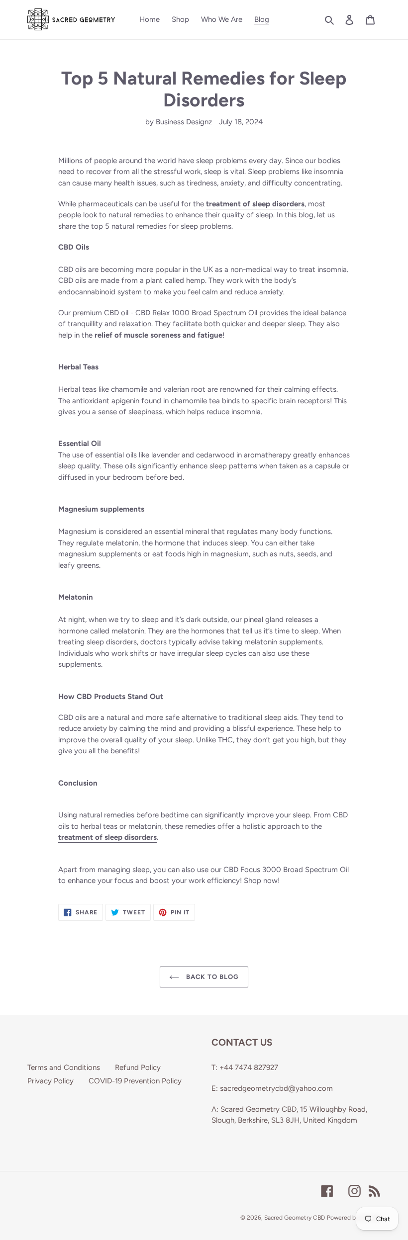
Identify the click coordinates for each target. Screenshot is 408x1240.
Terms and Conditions (63, 1067)
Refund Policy (138, 1067)
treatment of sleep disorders (107, 837)
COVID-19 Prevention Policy (135, 1080)
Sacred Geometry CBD (294, 1217)
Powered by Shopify (354, 1217)
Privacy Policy (50, 1080)
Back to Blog (211, 976)
